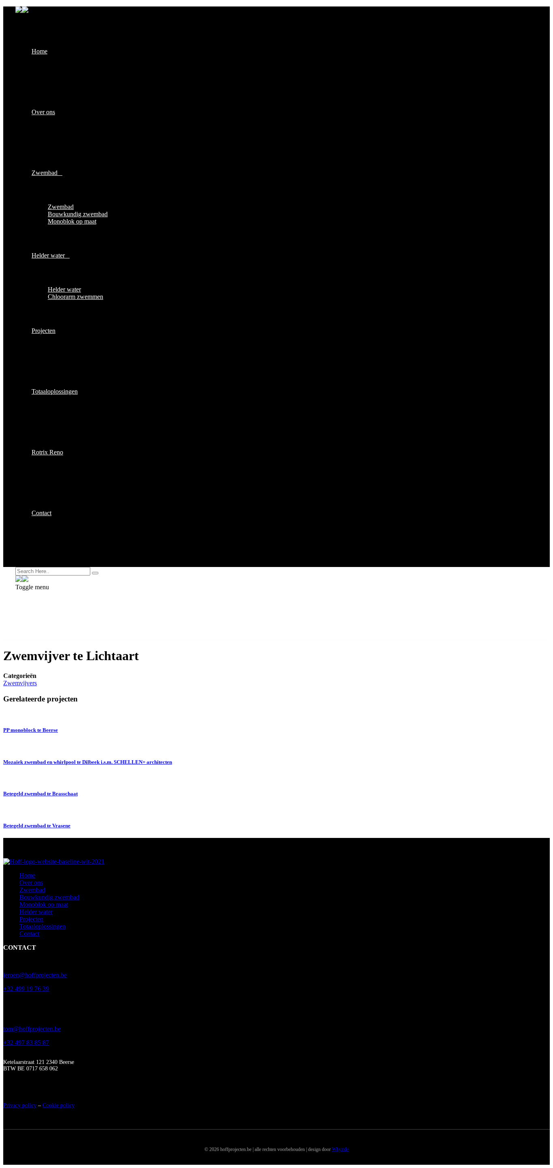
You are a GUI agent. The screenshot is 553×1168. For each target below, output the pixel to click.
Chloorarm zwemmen (75, 296)
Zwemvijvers (20, 683)
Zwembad (44, 172)
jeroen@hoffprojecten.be (35, 975)
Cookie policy (58, 1105)
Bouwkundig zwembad (78, 214)
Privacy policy (19, 1105)
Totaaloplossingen (55, 391)
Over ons (43, 112)
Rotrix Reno (47, 452)
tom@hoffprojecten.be (32, 1028)
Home (39, 51)
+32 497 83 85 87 (26, 1042)
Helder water (48, 255)
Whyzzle (340, 1149)
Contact (41, 512)
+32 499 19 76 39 (26, 988)
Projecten (43, 330)
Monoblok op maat (72, 221)
